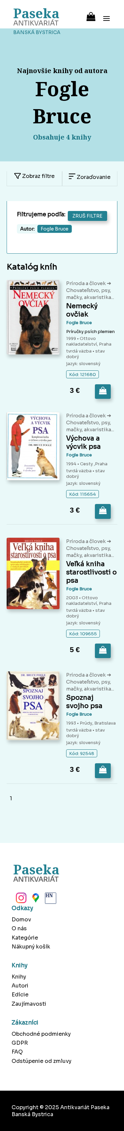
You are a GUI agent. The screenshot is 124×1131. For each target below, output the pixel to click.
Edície (20, 994)
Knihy (19, 976)
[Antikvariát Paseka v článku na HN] (50, 900)
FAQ (17, 1051)
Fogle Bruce (79, 322)
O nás (19, 928)
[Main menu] (106, 14)
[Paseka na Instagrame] (20, 900)
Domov (21, 919)
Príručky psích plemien (90, 331)
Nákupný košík (31, 946)
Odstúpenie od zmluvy (41, 1061)
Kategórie (25, 937)
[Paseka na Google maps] (35, 900)
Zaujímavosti (29, 1003)
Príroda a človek (86, 283)
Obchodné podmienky (41, 1033)
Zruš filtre (87, 216)
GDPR (20, 1042)
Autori (20, 985)
